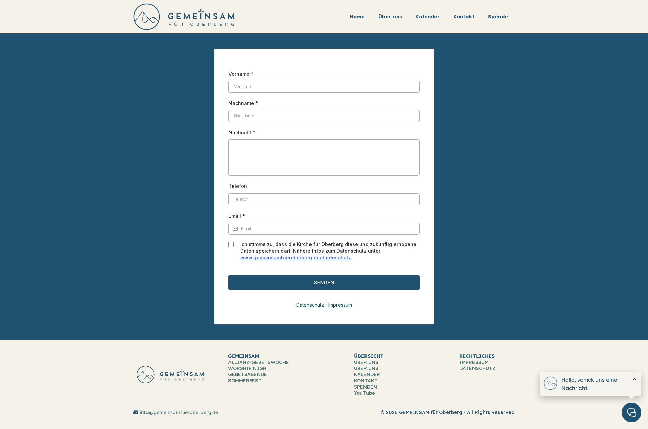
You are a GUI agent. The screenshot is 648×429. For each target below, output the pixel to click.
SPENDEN (365, 387)
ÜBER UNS (366, 362)
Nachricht (241, 132)
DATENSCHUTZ (477, 368)
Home (357, 16)
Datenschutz (310, 305)
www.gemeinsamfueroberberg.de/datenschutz (295, 257)
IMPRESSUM (474, 362)
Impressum (340, 305)
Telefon (237, 186)
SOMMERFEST (245, 381)
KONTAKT (366, 381)
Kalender (427, 16)
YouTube (364, 393)
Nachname (243, 103)
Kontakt (464, 16)
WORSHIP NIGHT (249, 368)
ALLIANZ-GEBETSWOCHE (258, 362)
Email (236, 216)
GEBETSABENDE (247, 374)
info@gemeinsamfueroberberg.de (179, 412)
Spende (498, 16)
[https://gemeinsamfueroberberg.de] (184, 16)
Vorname (240, 74)
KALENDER (367, 374)
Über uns (390, 16)
